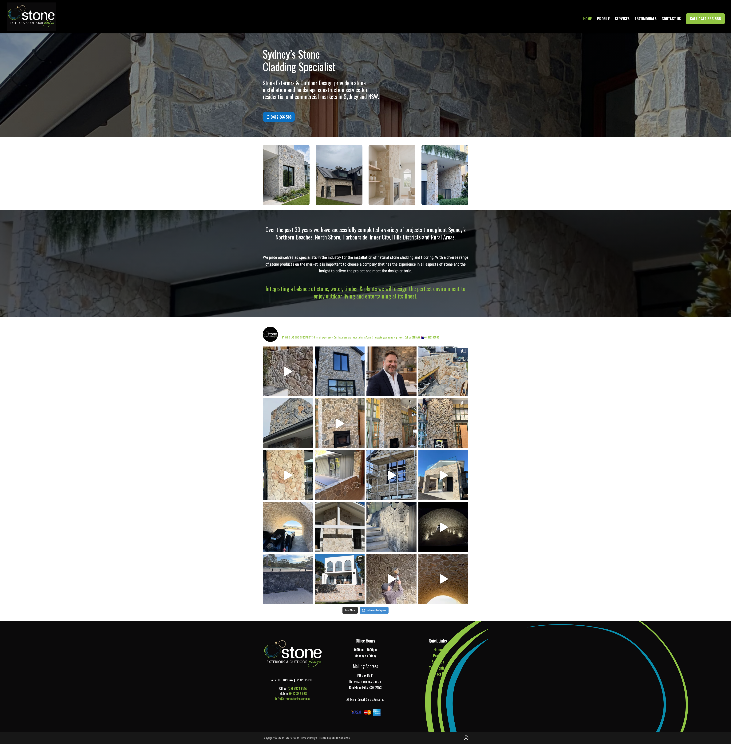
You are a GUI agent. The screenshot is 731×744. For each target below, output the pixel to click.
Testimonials (646, 19)
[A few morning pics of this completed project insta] (443, 475)
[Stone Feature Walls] (444, 203)
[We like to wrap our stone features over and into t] (340, 475)
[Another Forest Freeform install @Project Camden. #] (391, 475)
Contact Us (671, 19)
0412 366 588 (281, 117)
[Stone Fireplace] (392, 203)
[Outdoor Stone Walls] (339, 203)
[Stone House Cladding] (286, 203)
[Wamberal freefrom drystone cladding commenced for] (288, 423)
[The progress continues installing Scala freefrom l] (288, 475)
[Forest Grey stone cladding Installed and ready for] (443, 423)
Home (587, 19)
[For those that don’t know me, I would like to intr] (391, 371)
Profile (603, 19)
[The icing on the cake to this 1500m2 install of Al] (443, 579)
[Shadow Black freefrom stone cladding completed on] (391, 527)
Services (622, 19)
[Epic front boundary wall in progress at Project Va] (340, 579)
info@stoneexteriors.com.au (293, 698)
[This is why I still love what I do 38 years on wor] (443, 527)
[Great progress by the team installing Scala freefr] (288, 371)
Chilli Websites (340, 738)
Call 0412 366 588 (705, 19)
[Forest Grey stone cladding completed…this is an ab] (340, 371)
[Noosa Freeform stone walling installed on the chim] (340, 527)
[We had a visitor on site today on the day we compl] (288, 527)
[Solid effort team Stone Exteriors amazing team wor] (391, 579)
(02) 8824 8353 (297, 688)
